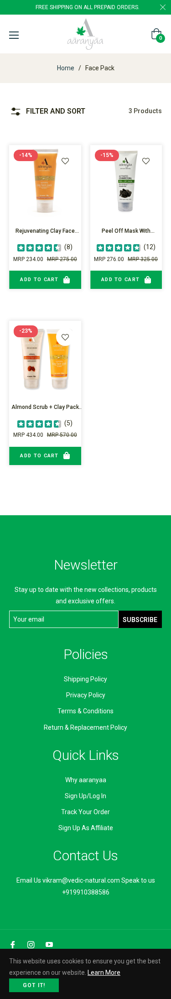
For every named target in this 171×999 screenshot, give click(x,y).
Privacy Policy (85, 695)
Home (65, 68)
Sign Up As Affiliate (85, 828)
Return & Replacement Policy (85, 727)
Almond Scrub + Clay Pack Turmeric (45, 408)
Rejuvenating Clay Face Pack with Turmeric (45, 232)
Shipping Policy (85, 679)
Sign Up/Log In (85, 796)
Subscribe (140, 619)
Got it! (34, 985)
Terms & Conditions (85, 711)
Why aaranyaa (85, 780)
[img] (39, 247)
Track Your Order (85, 812)
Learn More (104, 972)
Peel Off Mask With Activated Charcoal (126, 232)
